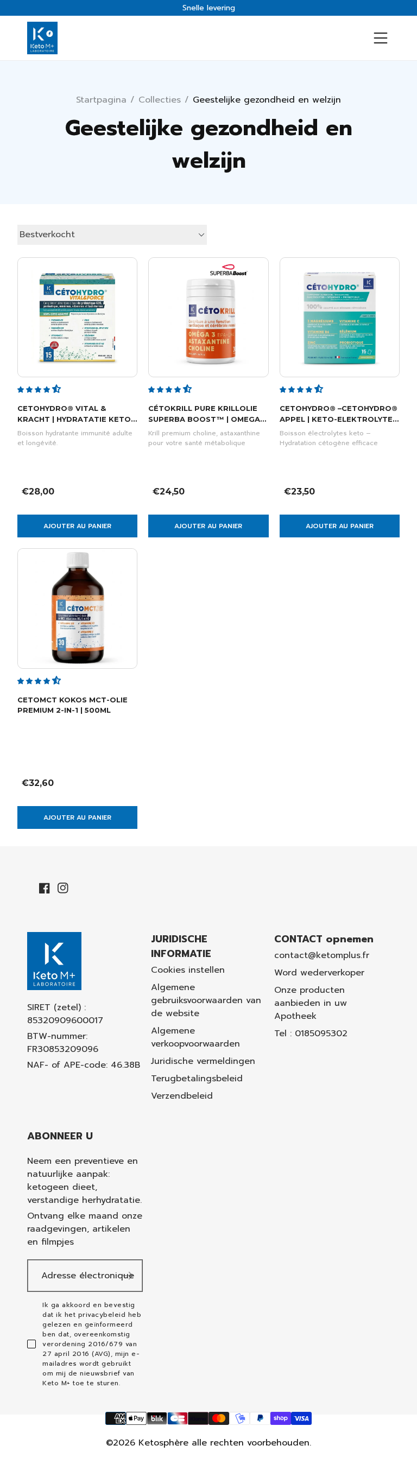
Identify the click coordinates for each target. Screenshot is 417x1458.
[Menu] (380, 38)
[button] (40, 389)
